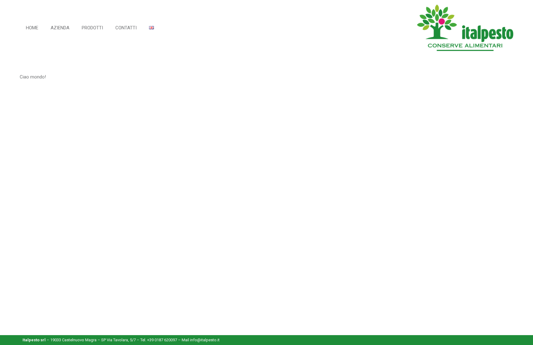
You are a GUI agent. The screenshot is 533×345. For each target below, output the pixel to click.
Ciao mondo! (33, 77)
